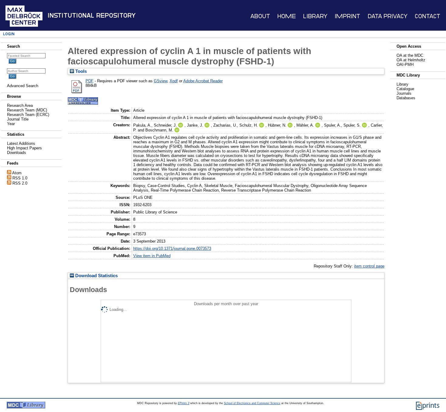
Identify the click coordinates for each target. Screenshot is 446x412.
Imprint (347, 16)
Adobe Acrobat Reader (203, 81)
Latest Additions (21, 143)
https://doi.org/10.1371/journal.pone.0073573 (172, 248)
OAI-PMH (405, 64)
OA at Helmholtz (411, 60)
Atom (17, 173)
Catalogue (405, 89)
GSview (160, 81)
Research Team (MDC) (27, 110)
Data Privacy (387, 16)
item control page (369, 266)
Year (11, 123)
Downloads (16, 152)
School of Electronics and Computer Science (252, 403)
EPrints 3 (183, 403)
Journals (404, 93)
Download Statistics (96, 275)
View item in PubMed (152, 256)
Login (9, 34)
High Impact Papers (24, 148)
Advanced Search (22, 85)
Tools (80, 71)
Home (286, 16)
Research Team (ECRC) (28, 114)
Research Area (20, 105)
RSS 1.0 (19, 178)
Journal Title (18, 119)
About (260, 16)
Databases (406, 98)
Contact (427, 16)
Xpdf (174, 81)
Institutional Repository (92, 15)
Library (315, 16)
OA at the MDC (410, 55)
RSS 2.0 (19, 183)
